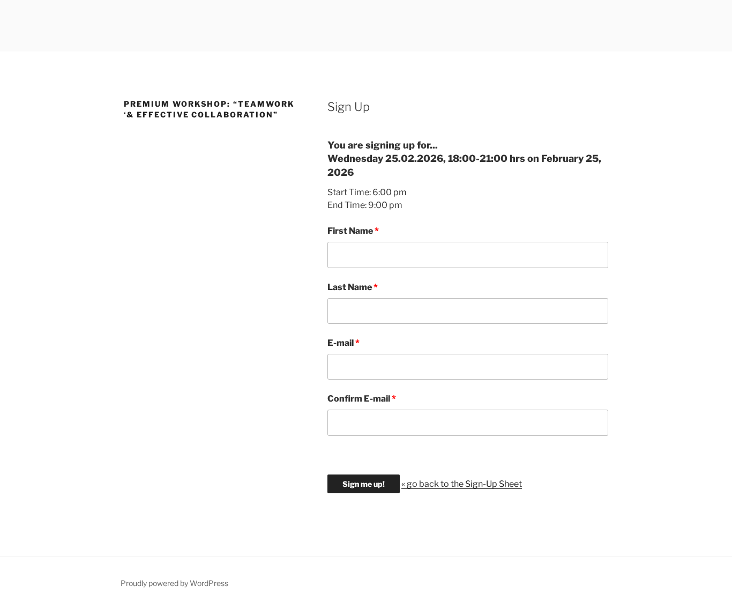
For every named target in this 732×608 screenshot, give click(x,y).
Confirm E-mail (358, 399)
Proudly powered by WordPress (174, 583)
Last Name (349, 287)
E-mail (340, 343)
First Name (350, 231)
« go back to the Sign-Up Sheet (461, 484)
